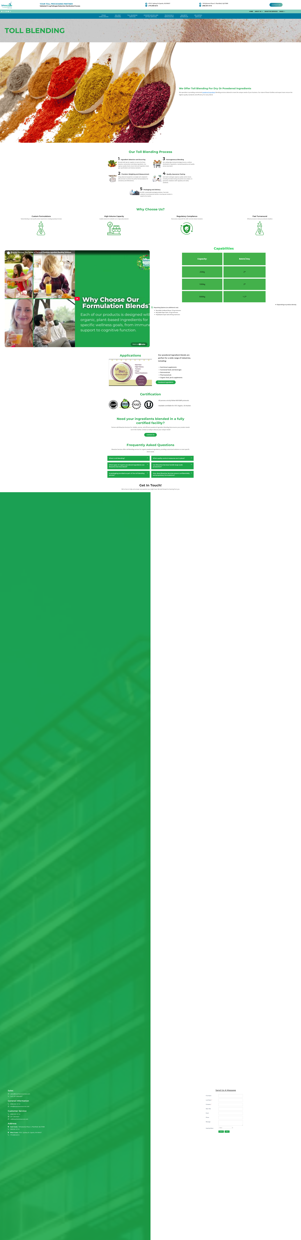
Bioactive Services (271, 11)
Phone (207, 1117)
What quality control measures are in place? (169, 458)
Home (251, 11)
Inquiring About (209, 1128)
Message (208, 1121)
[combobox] (225, 1128)
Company (208, 1104)
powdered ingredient (208, 92)
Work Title (208, 1108)
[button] (259, 11)
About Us (258, 11)
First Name (208, 1095)
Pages (281, 11)
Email (207, 1113)
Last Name (209, 1100)
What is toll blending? (117, 458)
